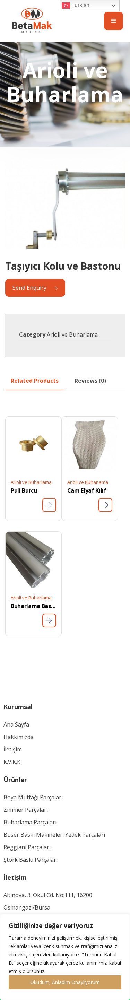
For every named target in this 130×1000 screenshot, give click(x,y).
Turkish (79, 5)
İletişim (12, 749)
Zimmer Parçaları (25, 810)
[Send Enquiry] (49, 505)
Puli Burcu (24, 490)
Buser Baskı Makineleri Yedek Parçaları (54, 834)
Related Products (35, 380)
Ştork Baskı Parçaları (30, 859)
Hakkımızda (18, 737)
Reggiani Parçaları (27, 847)
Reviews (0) (90, 380)
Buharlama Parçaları (30, 822)
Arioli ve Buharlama (72, 334)
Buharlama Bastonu (33, 606)
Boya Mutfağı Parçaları (33, 797)
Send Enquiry (29, 288)
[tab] (34, 380)
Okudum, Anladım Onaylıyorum (65, 982)
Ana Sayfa (16, 724)
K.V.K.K (11, 762)
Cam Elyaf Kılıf (86, 490)
